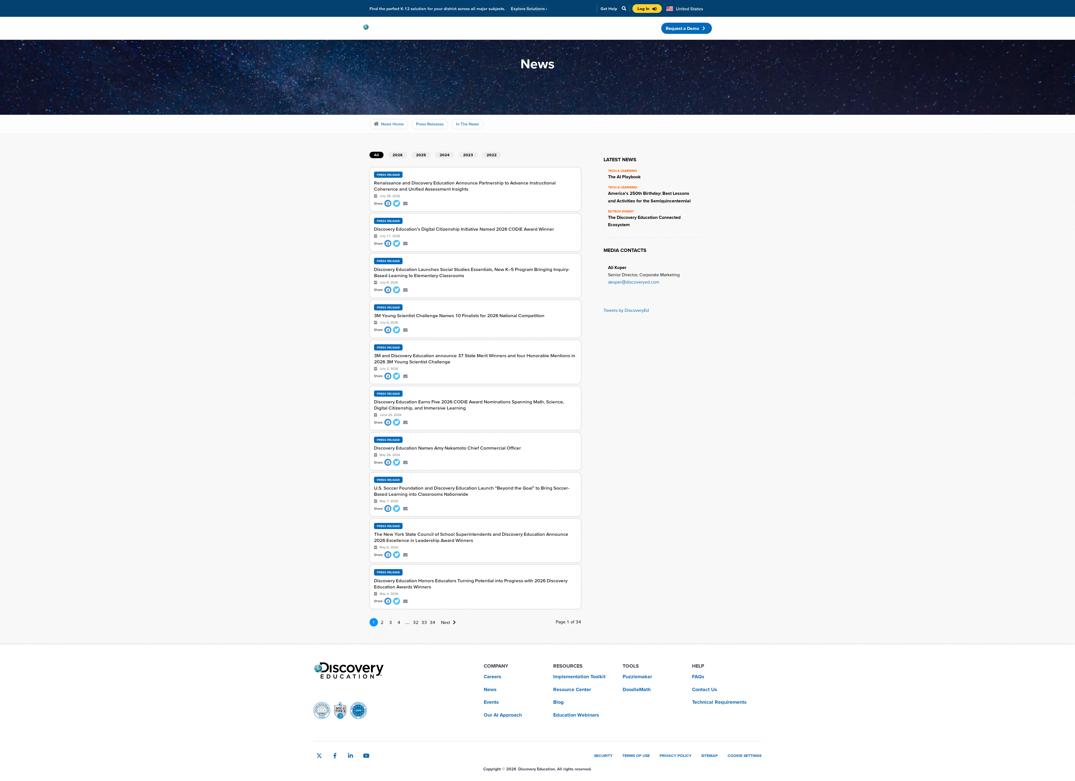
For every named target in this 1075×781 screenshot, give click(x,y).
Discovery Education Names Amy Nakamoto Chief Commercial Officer (447, 447)
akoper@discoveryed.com (633, 281)
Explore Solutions (529, 8)
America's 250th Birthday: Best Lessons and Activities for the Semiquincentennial (649, 197)
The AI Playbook (624, 176)
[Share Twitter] (396, 203)
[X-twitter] (319, 755)
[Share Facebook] (387, 203)
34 (432, 622)
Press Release (388, 174)
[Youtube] (366, 755)
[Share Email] (405, 203)
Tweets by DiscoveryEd (626, 310)
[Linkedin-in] (350, 755)
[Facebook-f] (334, 755)
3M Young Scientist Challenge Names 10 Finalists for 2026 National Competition (459, 315)
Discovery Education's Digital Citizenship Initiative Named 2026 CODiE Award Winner (464, 229)
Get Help (608, 8)
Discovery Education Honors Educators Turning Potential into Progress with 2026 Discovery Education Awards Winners (470, 583)
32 (416, 622)
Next (445, 622)
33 (424, 622)
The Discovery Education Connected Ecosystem (644, 221)
